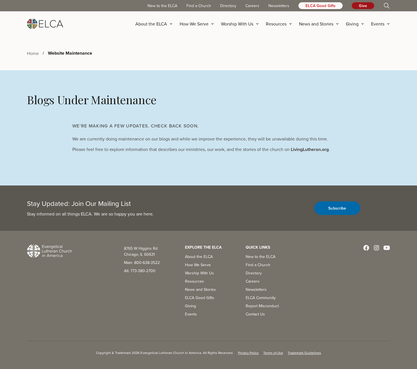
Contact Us (255, 314)
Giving (190, 306)
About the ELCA (199, 256)
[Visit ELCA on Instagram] (376, 247)
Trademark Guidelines (304, 352)
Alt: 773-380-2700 (139, 271)
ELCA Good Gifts (321, 5)
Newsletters (278, 5)
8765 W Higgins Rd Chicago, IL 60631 (141, 251)
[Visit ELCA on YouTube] (386, 247)
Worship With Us (199, 273)
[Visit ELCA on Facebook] (366, 247)
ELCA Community (261, 297)
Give (363, 5)
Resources (194, 281)
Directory (228, 5)
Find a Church (198, 5)
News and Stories (200, 289)
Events (191, 314)
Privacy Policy (248, 352)
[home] (45, 24)
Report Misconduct (262, 306)
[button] (155, 23)
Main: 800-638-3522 (142, 262)
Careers (252, 5)
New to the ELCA (162, 5)
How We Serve (198, 265)
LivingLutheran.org (310, 149)
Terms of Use (273, 352)
